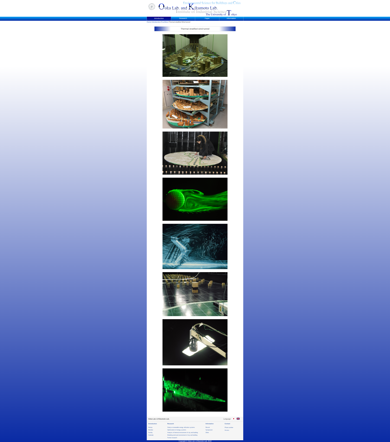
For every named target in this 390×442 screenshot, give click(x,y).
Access (227, 430)
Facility (150, 432)
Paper (207, 18)
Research (183, 18)
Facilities (164, 22)
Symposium (209, 430)
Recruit (208, 427)
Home (149, 22)
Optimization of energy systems (176, 430)
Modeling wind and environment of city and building (182, 435)
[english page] (238, 419)
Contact (227, 423)
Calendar (150, 435)
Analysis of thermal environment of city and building (182, 432)
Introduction (159, 18)
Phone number (229, 427)
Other (207, 432)
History (150, 427)
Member (150, 430)
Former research (172, 437)
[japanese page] (233, 419)
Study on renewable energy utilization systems (181, 427)
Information (231, 18)
